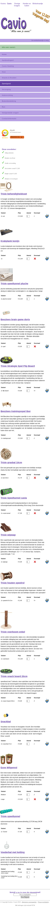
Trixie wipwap (8, 535)
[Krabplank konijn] (6, 238)
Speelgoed (6, 84)
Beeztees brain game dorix (15, 319)
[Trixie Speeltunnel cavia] (6, 495)
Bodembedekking (9, 101)
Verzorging (6, 89)
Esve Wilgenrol (9, 767)
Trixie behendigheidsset (14, 194)
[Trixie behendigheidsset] (6, 191)
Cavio (9, 4)
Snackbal (6, 721)
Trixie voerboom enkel (13, 632)
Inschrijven (25, 897)
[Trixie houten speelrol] (6, 580)
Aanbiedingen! (8, 60)
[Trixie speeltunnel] (6, 813)
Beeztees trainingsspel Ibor (16, 411)
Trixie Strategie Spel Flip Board (18, 366)
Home (4, 54)
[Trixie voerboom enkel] (6, 629)
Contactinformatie (9, 119)
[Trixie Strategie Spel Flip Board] (6, 363)
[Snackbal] (6, 719)
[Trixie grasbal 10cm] (6, 460)
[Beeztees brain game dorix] (6, 317)
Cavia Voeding (8, 66)
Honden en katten (27, 5)
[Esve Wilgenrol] (6, 765)
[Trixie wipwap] (6, 532)
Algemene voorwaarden (29, 902)
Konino (3, 4)
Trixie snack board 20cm (14, 676)
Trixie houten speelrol (12, 583)
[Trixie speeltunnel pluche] (6, 281)
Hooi (4, 72)
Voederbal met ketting (13, 852)
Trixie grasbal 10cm (11, 462)
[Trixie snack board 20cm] (6, 673)
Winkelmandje (36, 4)
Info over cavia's (8, 47)
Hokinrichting (7, 95)
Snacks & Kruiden (9, 78)
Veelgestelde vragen (10, 113)
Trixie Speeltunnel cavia (14, 498)
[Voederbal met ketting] (6, 849)
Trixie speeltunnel (10, 816)
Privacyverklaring (43, 902)
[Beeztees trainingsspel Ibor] (6, 408)
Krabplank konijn (10, 241)
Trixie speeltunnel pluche (14, 283)
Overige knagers (17, 5)
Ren (3, 107)
